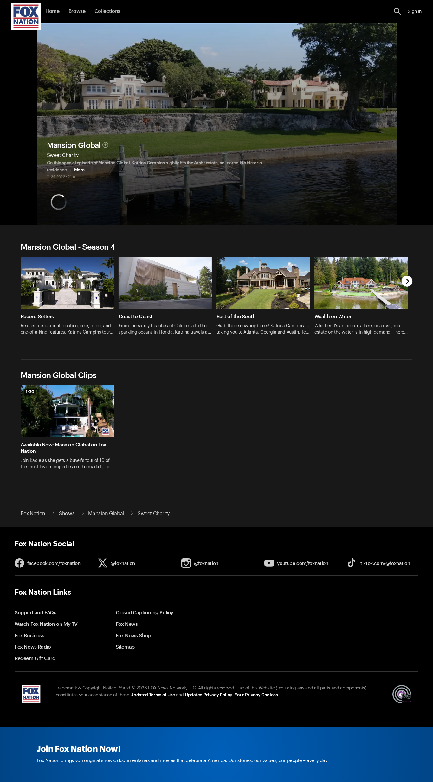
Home (52, 11)
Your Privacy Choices (256, 695)
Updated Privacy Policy (208, 695)
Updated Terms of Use (152, 695)
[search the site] (397, 11)
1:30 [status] (30, 391)
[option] (70, 300)
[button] (397, 11)
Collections (107, 11)
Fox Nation (33, 513)
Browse (77, 11)
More (79, 170)
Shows (66, 513)
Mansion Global (74, 145)
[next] (407, 282)
